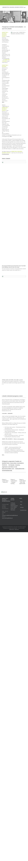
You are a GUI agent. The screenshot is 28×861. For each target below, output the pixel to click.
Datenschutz (11, 529)
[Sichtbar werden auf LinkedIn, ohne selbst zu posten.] (14, 327)
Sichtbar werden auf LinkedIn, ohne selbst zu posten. (12, 379)
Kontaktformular (22, 510)
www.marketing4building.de (7, 518)
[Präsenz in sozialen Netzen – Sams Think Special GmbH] (22, 476)
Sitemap (21, 507)
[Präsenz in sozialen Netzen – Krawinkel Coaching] (14, 476)
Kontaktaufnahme (5, 154)
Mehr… (3, 102)
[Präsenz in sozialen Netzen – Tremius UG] (5, 476)
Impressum (17, 529)
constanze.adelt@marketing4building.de (10, 515)
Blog (21, 504)
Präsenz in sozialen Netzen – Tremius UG (5, 481)
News (21, 501)
